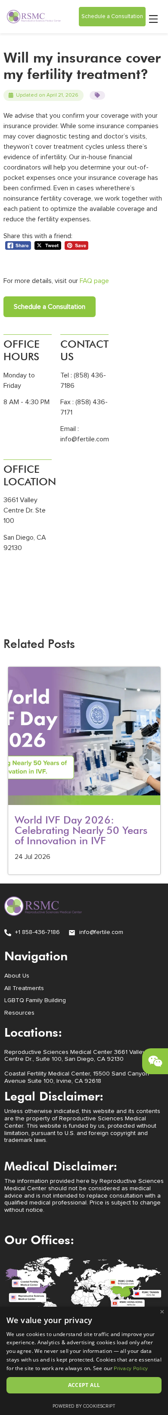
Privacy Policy (131, 1368)
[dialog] (84, 1361)
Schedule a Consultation (49, 306)
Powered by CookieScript (84, 1406)
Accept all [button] (84, 1385)
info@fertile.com (84, 439)
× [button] (162, 1312)
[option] (84, 771)
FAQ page (94, 280)
